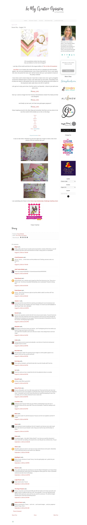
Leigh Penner (18, 479)
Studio (41, 20)
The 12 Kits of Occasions (50, 66)
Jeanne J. (17, 301)
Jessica (35, 115)
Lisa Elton (16, 69)
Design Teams (33, 20)
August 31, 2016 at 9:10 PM (21, 408)
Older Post (55, 515)
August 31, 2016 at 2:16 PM (21, 335)
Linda (16, 340)
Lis (35, 116)
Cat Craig (17, 361)
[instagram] (62, 55)
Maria (16, 413)
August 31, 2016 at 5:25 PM (21, 356)
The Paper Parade (19, 488)
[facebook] (65, 55)
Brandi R (17, 379)
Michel (35, 118)
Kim (35, 122)
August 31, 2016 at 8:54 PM (21, 383)
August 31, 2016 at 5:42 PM (21, 365)
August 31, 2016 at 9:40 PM (21, 419)
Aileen (16, 446)
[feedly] (74, 55)
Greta (39, 135)
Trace (32, 128)
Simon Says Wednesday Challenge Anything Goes (44, 201)
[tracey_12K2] (35, 100)
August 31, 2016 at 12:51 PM (22, 321)
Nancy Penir (18, 388)
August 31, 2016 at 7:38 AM (21, 252)
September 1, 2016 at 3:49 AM (22, 452)
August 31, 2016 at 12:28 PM (22, 308)
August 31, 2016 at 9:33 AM (21, 285)
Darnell (17, 313)
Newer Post (14, 515)
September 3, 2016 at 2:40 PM (22, 497)
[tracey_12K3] (35, 106)
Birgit (16, 246)
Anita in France (19, 502)
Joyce (35, 130)
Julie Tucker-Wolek (20, 269)
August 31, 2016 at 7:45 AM (21, 264)
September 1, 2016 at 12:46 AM (22, 441)
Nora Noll (17, 350)
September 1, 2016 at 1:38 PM (22, 463)
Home (25, 20)
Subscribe (68, 70)
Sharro (35, 120)
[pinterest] (67, 55)
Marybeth (35, 127)
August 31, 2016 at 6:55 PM (21, 374)
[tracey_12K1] (35, 91)
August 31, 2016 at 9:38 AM (21, 296)
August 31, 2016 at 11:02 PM (21, 431)
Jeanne (35, 123)
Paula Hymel (18, 278)
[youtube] (72, 55)
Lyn (16, 370)
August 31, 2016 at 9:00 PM (21, 396)
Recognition (48, 20)
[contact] (68, 57)
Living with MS (58, 20)
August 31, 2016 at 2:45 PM (21, 345)
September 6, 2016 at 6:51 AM (22, 508)
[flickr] (69, 55)
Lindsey (35, 125)
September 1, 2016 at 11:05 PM (22, 475)
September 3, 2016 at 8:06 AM (22, 484)
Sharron (17, 467)
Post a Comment (17, 511)
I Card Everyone (19, 257)
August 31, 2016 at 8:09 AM (21, 273)
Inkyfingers (18, 457)
